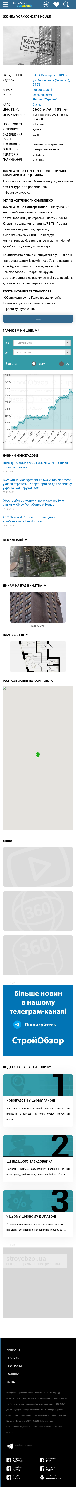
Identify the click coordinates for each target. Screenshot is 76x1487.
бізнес (37, 104)
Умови (11, 1382)
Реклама (12, 1358)
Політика (12, 1374)
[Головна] (22, 4)
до (6, 352)
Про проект (14, 1365)
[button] (38, 755)
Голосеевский (42, 89)
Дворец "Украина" (45, 99)
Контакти (13, 1349)
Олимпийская (42, 95)
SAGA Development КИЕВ (50, 75)
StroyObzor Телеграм (23, 1445)
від (7, 342)
